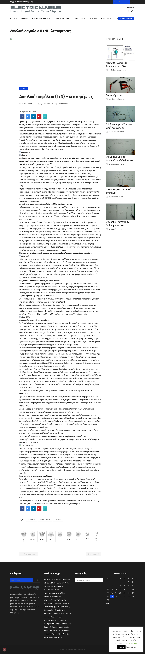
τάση (57, 634)
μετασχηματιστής (50, 620)
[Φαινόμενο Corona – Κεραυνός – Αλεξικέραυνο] (120, 146)
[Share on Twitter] (28, 118)
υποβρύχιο (64, 634)
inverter (47, 579)
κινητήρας (66, 613)
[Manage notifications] (4, 649)
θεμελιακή (61, 610)
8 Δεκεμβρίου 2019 (115, 229)
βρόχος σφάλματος (51, 600)
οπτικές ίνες (56, 624)
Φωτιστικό (58, 586)
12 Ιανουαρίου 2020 (116, 132)
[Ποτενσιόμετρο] (120, 85)
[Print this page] (45, 118)
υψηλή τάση (48, 637)
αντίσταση (48, 593)
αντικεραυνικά (58, 593)
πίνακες (55, 627)
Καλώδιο (60, 583)
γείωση (61, 600)
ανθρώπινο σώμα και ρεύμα (53, 590)
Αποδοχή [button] (121, 647)
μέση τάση (57, 617)
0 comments (63, 103)
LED (53, 579)
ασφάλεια (31, 519)
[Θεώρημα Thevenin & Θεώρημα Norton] (120, 211)
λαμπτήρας (48, 617)
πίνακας (58, 519)
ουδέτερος (66, 624)
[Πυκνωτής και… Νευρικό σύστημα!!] (120, 179)
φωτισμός (58, 637)
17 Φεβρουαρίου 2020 (117, 70)
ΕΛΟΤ (52, 583)
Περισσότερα (131, 647)
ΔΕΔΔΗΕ (67, 579)
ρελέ (46, 630)
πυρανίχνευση (64, 627)
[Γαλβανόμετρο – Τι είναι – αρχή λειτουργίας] (120, 114)
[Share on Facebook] (22, 118)
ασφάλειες (56, 596)
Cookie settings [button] (131, 643)
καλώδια (58, 613)
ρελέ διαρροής (55, 630)
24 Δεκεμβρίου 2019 (116, 197)
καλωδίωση (48, 613)
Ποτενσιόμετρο (113, 95)
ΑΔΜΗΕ (59, 579)
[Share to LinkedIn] (33, 118)
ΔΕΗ (46, 583)
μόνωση (47, 624)
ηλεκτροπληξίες (50, 610)
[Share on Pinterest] (39, 118)
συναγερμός (66, 630)
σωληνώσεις (48, 634)
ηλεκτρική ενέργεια (63, 603)
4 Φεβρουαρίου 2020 (116, 99)
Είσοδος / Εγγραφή (126, 18)
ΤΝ (67, 583)
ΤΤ (46, 586)
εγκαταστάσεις (45, 519)
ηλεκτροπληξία (64, 607)
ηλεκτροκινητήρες (50, 607)
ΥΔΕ (50, 586)
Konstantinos (48, 103)
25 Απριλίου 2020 (29, 103)
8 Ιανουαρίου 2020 (116, 164)
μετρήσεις (61, 620)
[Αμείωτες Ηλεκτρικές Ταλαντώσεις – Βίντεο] (120, 52)
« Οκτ (108, 603)
